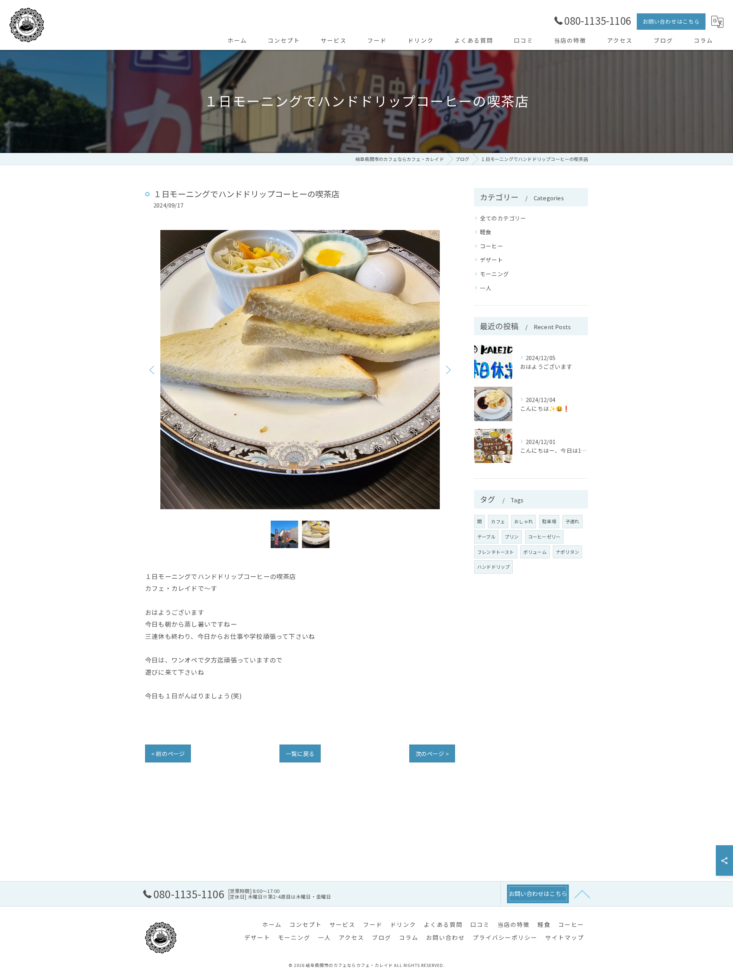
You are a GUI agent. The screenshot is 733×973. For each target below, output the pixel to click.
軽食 (485, 232)
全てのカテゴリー (503, 218)
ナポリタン (567, 551)
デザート (491, 260)
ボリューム (535, 551)
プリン (512, 536)
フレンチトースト (495, 551)
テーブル (486, 536)
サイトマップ (564, 937)
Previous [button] (152, 369)
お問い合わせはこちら (671, 21)
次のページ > (432, 753)
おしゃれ (523, 521)
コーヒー (491, 246)
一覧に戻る (300, 753)
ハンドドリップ (493, 566)
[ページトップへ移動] (582, 893)
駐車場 (549, 521)
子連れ (572, 521)
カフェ (498, 521)
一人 (485, 288)
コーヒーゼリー (544, 536)
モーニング (494, 274)
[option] (300, 369)
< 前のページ (168, 753)
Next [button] (447, 369)
